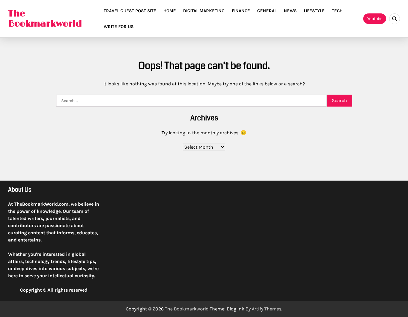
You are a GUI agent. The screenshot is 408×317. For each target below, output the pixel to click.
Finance (241, 10)
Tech (337, 10)
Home (169, 10)
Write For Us (119, 26)
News (290, 10)
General (267, 10)
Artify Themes (266, 309)
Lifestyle (314, 10)
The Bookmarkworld (45, 18)
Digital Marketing (204, 10)
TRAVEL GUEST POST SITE (130, 10)
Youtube (374, 18)
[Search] (394, 18)
